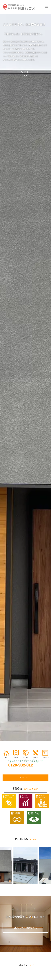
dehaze (46, 7)
